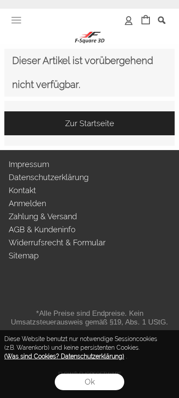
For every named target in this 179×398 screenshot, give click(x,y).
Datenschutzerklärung (49, 177)
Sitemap (24, 255)
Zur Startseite (89, 123)
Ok (90, 381)
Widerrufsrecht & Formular (57, 242)
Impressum (29, 164)
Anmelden (27, 203)
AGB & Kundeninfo (42, 229)
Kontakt (22, 190)
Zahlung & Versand (43, 216)
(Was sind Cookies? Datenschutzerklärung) (64, 356)
